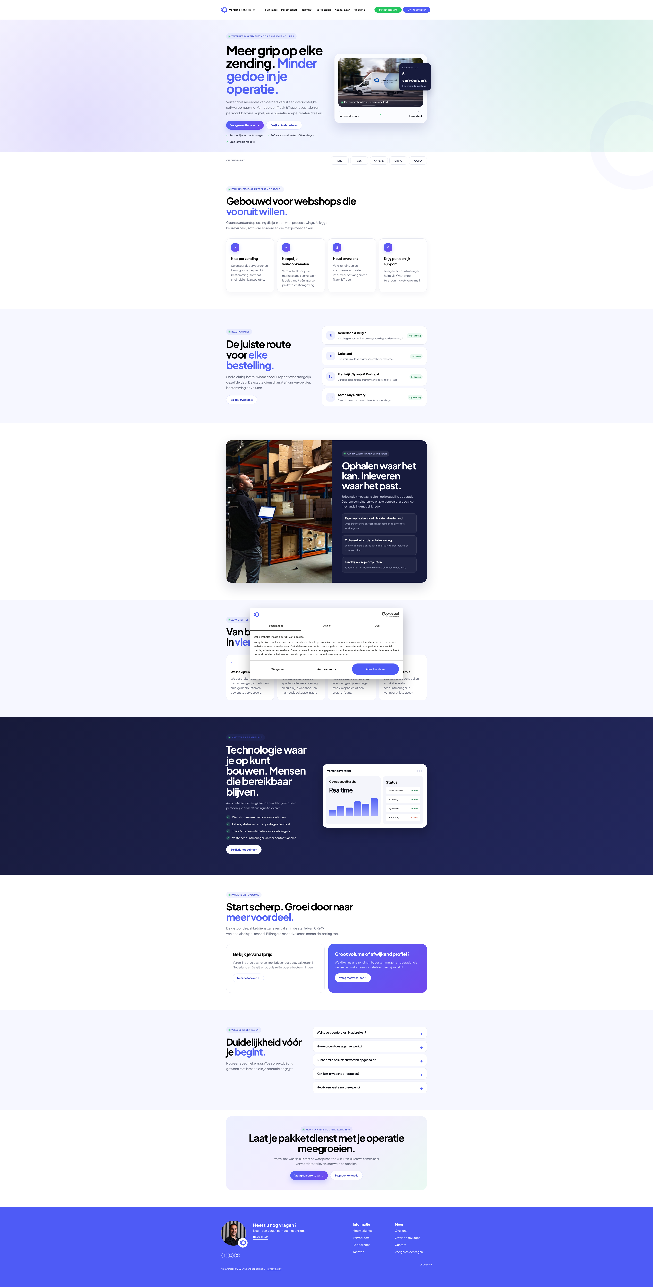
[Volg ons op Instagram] (230, 1255)
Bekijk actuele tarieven (284, 125)
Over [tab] (377, 625)
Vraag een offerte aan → (244, 125)
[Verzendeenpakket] (238, 9)
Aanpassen (324, 669)
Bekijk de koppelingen (244, 849)
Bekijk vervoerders (242, 399)
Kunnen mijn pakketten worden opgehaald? (346, 1060)
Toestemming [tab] (275, 625)
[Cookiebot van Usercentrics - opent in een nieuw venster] (384, 614)
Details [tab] (326, 625)
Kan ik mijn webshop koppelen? (338, 1073)
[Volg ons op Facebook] (224, 1255)
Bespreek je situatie (346, 1175)
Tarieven (305, 9)
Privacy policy (274, 1268)
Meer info (359, 9)
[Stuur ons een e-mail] (237, 1255)
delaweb (427, 1264)
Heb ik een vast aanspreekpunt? (338, 1087)
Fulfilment (271, 9)
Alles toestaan (375, 669)
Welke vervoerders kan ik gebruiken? (341, 1032)
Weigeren (277, 669)
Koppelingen (342, 9)
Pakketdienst (289, 9)
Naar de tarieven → (248, 977)
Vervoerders (323, 9)
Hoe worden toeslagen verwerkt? (339, 1046)
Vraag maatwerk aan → (353, 977)
